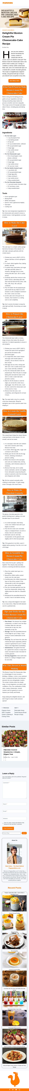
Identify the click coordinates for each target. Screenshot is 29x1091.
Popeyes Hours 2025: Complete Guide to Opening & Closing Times (7, 712)
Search (24, 833)
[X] (13, 1089)
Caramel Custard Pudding (14, 969)
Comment (6, 782)
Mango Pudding (14, 932)
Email (5, 811)
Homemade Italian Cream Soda (14, 1009)
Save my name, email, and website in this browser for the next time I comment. (14, 823)
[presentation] (14, 738)
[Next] (24, 745)
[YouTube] (16, 1089)
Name (5, 804)
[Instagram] (19, 1089)
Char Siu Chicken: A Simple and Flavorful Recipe (14, 1046)
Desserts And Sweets (8, 30)
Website (5, 818)
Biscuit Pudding (14, 950)
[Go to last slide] (4, 745)
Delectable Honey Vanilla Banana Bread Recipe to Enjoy (20, 711)
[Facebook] (9, 1089)
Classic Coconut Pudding (14, 913)
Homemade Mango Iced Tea (14, 1027)
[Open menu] (25, 3)
